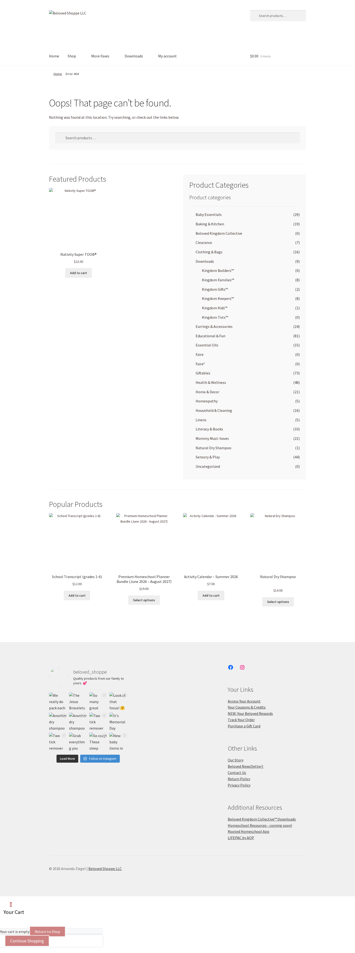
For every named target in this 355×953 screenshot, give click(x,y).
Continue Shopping (27, 941)
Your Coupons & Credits (247, 707)
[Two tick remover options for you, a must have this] (98, 721)
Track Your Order (241, 719)
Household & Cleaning (214, 410)
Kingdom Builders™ (218, 270)
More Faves (100, 56)
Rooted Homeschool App (248, 831)
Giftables (203, 373)
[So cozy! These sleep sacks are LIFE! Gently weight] (98, 741)
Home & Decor (207, 391)
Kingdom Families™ (218, 279)
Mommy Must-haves (212, 438)
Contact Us (237, 772)
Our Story (235, 760)
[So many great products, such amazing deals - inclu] (98, 701)
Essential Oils (207, 345)
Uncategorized (208, 466)
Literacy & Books (209, 429)
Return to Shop (47, 931)
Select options (144, 600)
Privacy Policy (239, 785)
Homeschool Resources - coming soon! (260, 825)
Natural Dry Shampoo (213, 447)
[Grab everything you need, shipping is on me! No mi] (78, 741)
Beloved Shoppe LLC (105, 868)
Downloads (134, 56)
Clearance (204, 242)
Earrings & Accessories (214, 326)
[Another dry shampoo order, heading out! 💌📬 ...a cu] (58, 721)
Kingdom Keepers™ (218, 298)
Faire (200, 354)
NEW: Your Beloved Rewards (250, 713)
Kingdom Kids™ (214, 307)
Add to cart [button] (78, 273)
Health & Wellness (211, 382)
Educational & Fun (210, 335)
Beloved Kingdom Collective (219, 233)
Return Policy (239, 778)
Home (54, 56)
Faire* (200, 363)
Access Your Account (244, 701)
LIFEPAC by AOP (241, 837)
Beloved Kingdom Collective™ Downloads (262, 819)
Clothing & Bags (209, 251)
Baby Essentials (209, 214)
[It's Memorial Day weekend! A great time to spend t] (118, 721)
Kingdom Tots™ (215, 317)
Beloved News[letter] (245, 766)
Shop (72, 56)
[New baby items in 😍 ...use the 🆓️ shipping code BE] (118, 741)
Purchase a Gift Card (244, 726)
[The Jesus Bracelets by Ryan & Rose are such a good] (78, 701)
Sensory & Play (208, 457)
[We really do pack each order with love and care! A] (58, 701)
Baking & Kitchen (210, 223)
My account (167, 56)
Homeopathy (207, 401)
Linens (201, 419)
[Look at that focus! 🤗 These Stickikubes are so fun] (118, 701)
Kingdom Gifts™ (215, 289)
